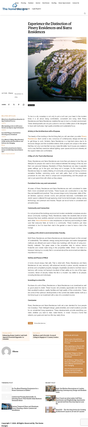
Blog (3, 145)
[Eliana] (6, 351)
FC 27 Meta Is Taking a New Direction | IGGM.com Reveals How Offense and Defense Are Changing (13, 141)
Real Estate (31, 105)
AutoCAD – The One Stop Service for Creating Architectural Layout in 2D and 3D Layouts (71, 410)
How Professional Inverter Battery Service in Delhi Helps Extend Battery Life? (12, 150)
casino (4, 123)
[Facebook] (9, 105)
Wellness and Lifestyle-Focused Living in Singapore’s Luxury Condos (45, 336)
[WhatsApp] (23, 105)
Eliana (10, 93)
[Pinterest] (19, 105)
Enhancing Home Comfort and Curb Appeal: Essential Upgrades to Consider (15, 337)
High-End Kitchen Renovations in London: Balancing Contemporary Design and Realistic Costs (71, 390)
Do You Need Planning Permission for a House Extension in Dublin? (25, 389)
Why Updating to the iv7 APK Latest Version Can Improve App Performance (13, 127)
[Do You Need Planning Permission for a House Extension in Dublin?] (7, 388)
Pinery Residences (40, 323)
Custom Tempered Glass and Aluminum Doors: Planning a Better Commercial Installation (25, 408)
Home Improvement (8, 153)
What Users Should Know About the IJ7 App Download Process (13, 120)
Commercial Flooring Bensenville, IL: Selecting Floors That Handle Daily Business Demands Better (27, 398)
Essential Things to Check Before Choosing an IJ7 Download (11, 133)
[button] (84, 13)
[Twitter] (14, 105)
